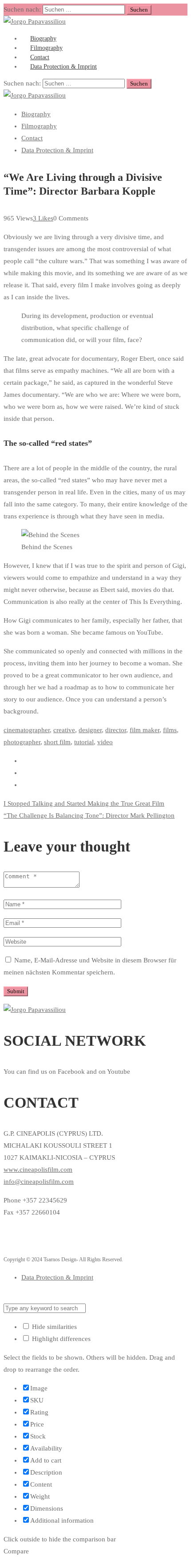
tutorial (84, 742)
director (115, 730)
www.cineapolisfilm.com (38, 1169)
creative (64, 730)
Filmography (39, 126)
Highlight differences (60, 1338)
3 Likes (43, 218)
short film (57, 742)
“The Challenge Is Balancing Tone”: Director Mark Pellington (89, 815)
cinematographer (27, 730)
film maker (144, 730)
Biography (36, 114)
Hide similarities (53, 1326)
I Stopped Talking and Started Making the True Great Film (84, 803)
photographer (22, 742)
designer (90, 730)
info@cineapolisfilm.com (39, 1181)
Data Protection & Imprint (63, 66)
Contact (32, 138)
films (170, 730)
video (105, 742)
